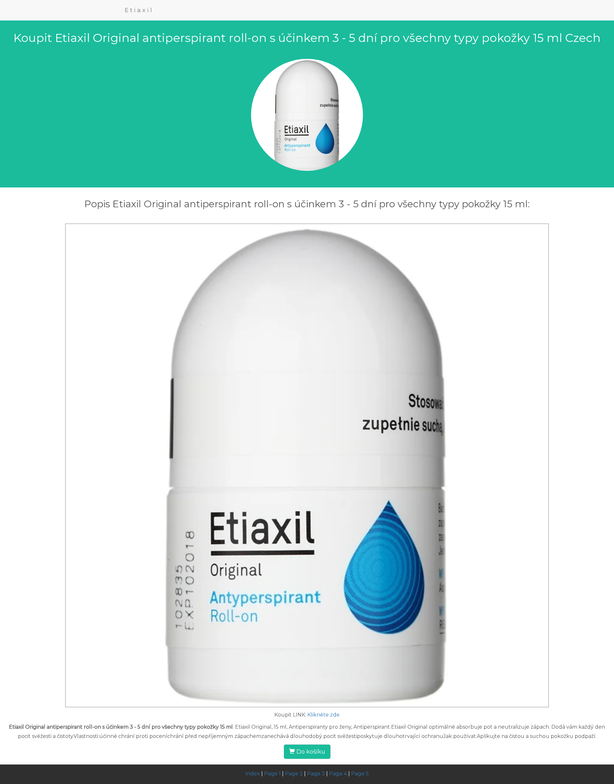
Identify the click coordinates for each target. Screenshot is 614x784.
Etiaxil (139, 10)
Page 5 (360, 774)
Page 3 (316, 774)
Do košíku (310, 751)
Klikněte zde (323, 715)
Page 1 (272, 774)
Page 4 (338, 774)
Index (252, 774)
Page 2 (294, 774)
